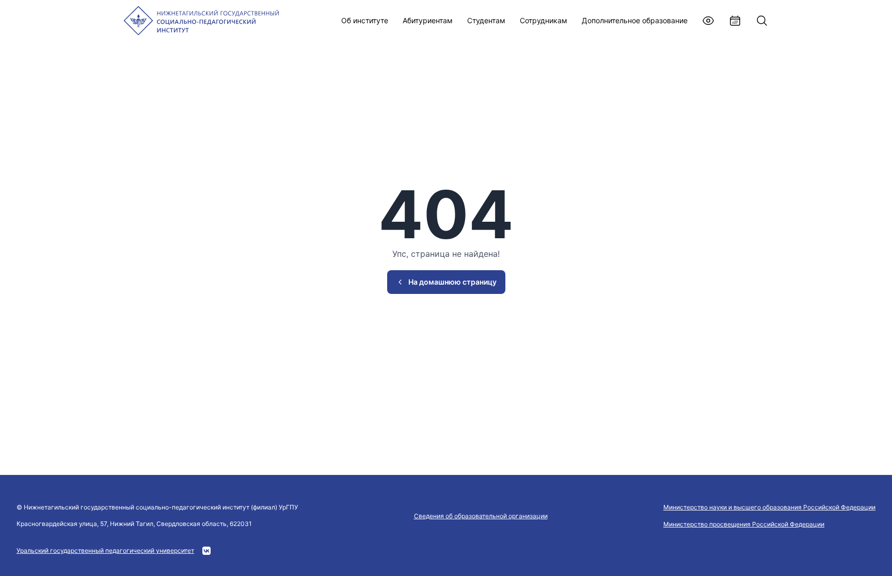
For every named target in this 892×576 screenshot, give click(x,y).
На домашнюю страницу (452, 281)
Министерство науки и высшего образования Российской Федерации (769, 507)
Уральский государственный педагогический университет (105, 550)
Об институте (364, 20)
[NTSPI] (201, 20)
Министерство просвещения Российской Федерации (743, 524)
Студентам (486, 20)
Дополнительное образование (635, 20)
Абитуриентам (428, 20)
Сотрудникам (543, 20)
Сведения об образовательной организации (481, 516)
